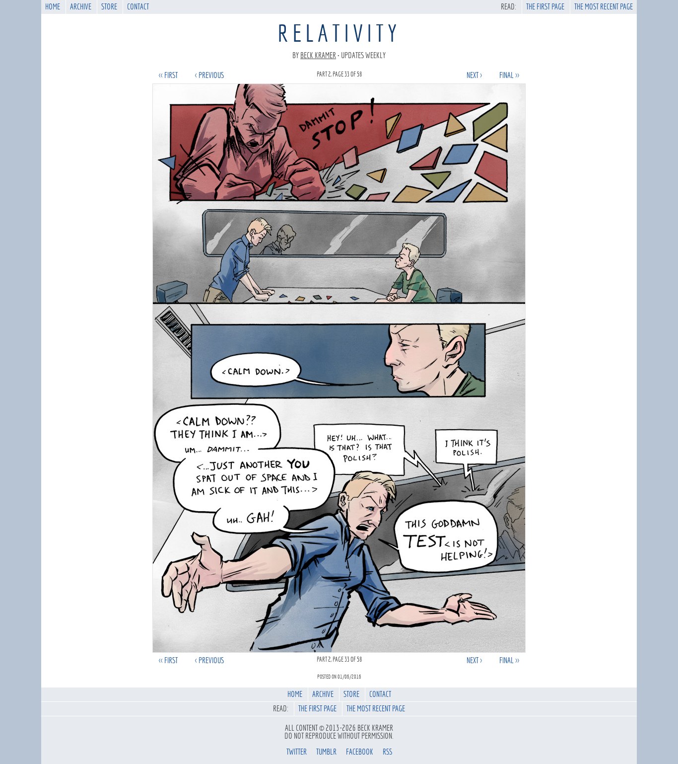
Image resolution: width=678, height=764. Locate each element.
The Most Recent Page (603, 6)
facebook (359, 752)
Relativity (339, 33)
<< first (168, 75)
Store (109, 6)
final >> (509, 75)
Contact (138, 6)
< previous (209, 75)
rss (387, 752)
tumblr (326, 752)
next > (474, 75)
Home (52, 6)
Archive (80, 6)
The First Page (545, 6)
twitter (296, 752)
